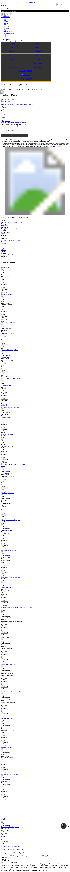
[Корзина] (8, 15)
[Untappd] (44, 856)
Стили (38, 59)
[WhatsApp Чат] (15, 856)
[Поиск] (11, 15)
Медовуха (7, 25)
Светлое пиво (18, 104)
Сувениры (7, 30)
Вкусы (38, 55)
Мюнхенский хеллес (7, 104)
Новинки (38, 44)
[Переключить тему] (3, 14)
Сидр (6, 23)
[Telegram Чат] (5, 856)
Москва (18, 229)
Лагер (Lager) (5, 225)
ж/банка (3, 250)
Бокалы (6, 28)
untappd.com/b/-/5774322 (8, 255)
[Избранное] (5, 15)
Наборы (6, 26)
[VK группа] (25, 856)
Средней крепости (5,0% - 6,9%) (11, 240)
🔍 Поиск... (26, 75)
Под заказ (13, 55)
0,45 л (2, 246)
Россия (13, 229)
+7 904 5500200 (5, 17)
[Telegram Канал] (35, 856)
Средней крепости (28, 104)
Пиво (6, 21)
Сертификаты (8, 31)
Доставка (38, 63)
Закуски (13, 67)
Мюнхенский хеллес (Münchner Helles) (13, 222)
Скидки (38, 47)
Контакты (38, 67)
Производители (9, 33)
